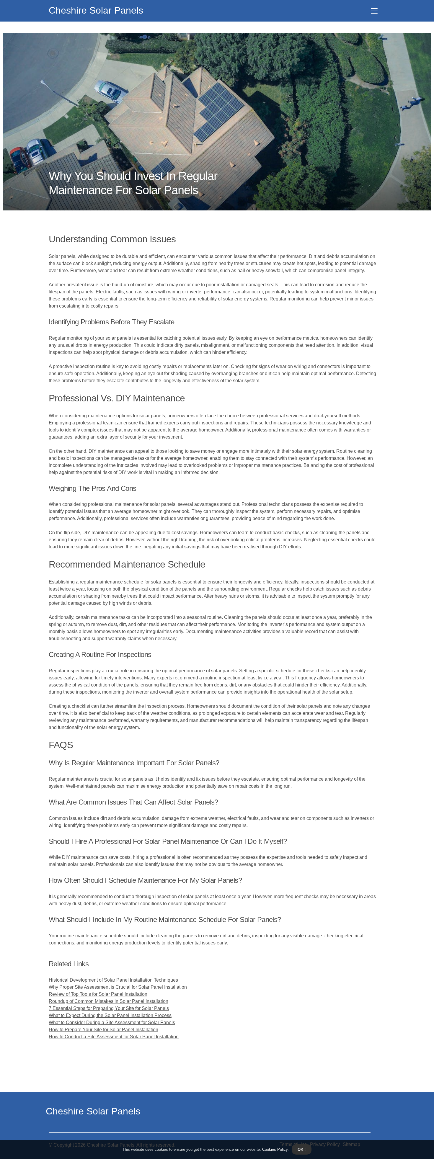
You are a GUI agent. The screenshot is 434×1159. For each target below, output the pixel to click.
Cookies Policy (274, 1149)
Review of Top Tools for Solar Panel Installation (98, 994)
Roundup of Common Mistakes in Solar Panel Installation (108, 1001)
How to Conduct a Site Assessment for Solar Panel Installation (114, 1036)
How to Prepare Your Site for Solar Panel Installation (103, 1029)
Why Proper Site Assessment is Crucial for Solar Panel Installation (118, 987)
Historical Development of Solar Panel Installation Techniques (113, 980)
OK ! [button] (302, 1149)
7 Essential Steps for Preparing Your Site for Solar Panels (109, 1008)
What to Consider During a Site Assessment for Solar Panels (112, 1022)
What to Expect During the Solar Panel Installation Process (110, 1015)
